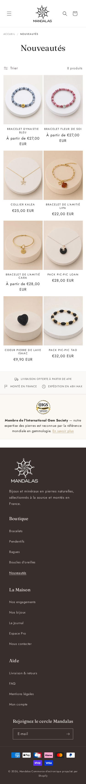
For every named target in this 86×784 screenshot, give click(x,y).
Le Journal (16, 623)
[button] (9, 14)
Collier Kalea (23, 204)
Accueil (9, 34)
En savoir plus (63, 430)
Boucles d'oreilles (22, 562)
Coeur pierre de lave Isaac (23, 351)
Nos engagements (22, 602)
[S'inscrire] (68, 734)
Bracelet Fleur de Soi (63, 129)
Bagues (14, 551)
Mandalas (25, 771)
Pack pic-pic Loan (63, 274)
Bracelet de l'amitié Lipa (63, 206)
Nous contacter (20, 643)
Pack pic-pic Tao (63, 350)
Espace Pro (17, 633)
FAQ (12, 683)
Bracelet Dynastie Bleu (23, 130)
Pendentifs (17, 541)
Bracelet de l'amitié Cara (23, 276)
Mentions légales (21, 694)
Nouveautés (17, 572)
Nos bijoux (17, 612)
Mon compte (18, 704)
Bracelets (15, 531)
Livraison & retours (23, 673)
